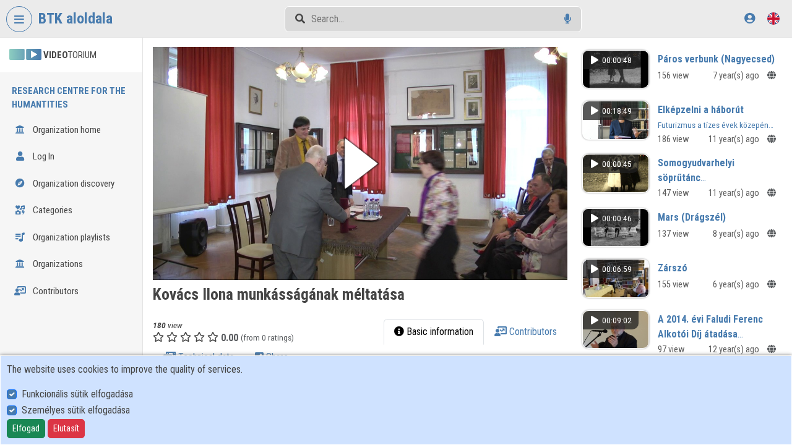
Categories (51, 210)
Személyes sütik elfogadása (76, 410)
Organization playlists (70, 237)
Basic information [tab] (438, 331)
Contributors (55, 291)
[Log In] (749, 18)
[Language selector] (773, 18)
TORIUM (70, 55)
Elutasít (66, 428)
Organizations (57, 263)
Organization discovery (72, 183)
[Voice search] (567, 19)
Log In (42, 156)
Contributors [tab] (532, 331)
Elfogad (26, 428)
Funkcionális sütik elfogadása (77, 394)
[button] (360, 163)
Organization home (66, 129)
